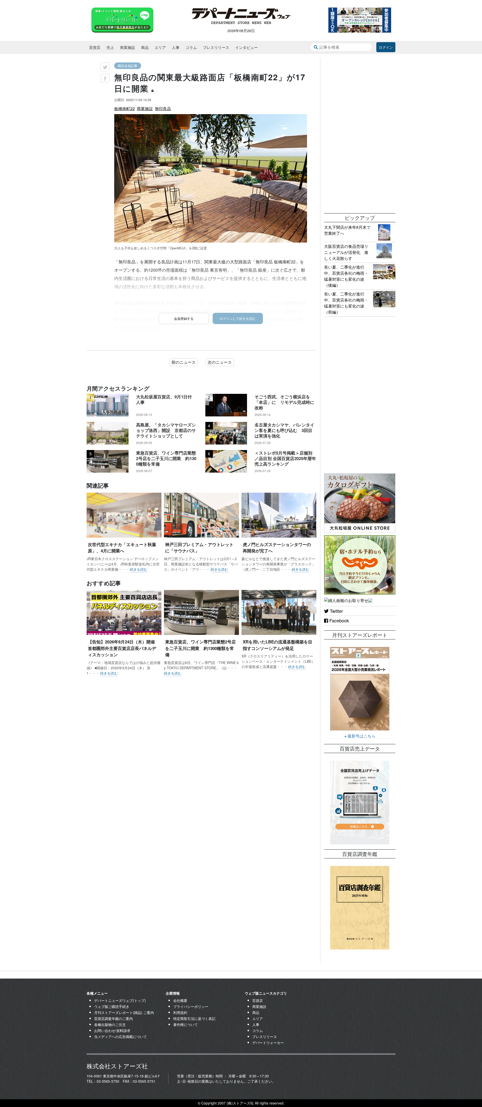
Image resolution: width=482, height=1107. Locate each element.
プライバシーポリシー (190, 1006)
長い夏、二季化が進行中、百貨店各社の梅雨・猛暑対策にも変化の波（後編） (346, 276)
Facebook (338, 620)
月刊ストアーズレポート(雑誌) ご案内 (124, 1012)
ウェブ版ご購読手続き (111, 1006)
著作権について (185, 1024)
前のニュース (183, 362)
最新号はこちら (361, 736)
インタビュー (246, 47)
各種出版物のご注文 (110, 1024)
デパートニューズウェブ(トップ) (120, 1000)
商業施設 (127, 47)
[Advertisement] (359, 133)
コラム (191, 47)
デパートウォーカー (268, 1042)
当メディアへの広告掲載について (120, 1036)
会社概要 (180, 1000)
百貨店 (94, 47)
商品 (145, 47)
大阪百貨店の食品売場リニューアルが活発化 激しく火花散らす (346, 252)
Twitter (336, 611)
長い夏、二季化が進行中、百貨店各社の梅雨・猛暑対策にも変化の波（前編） (346, 303)
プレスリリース (216, 47)
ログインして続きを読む (238, 318)
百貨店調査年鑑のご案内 (113, 1018)
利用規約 (180, 1012)
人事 (175, 47)
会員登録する (184, 318)
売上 (110, 47)
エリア (160, 47)
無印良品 (163, 108)
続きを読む (138, 569)
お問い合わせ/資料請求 (112, 1030)
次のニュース (220, 362)
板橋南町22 (124, 108)
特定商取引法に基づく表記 (194, 1018)
